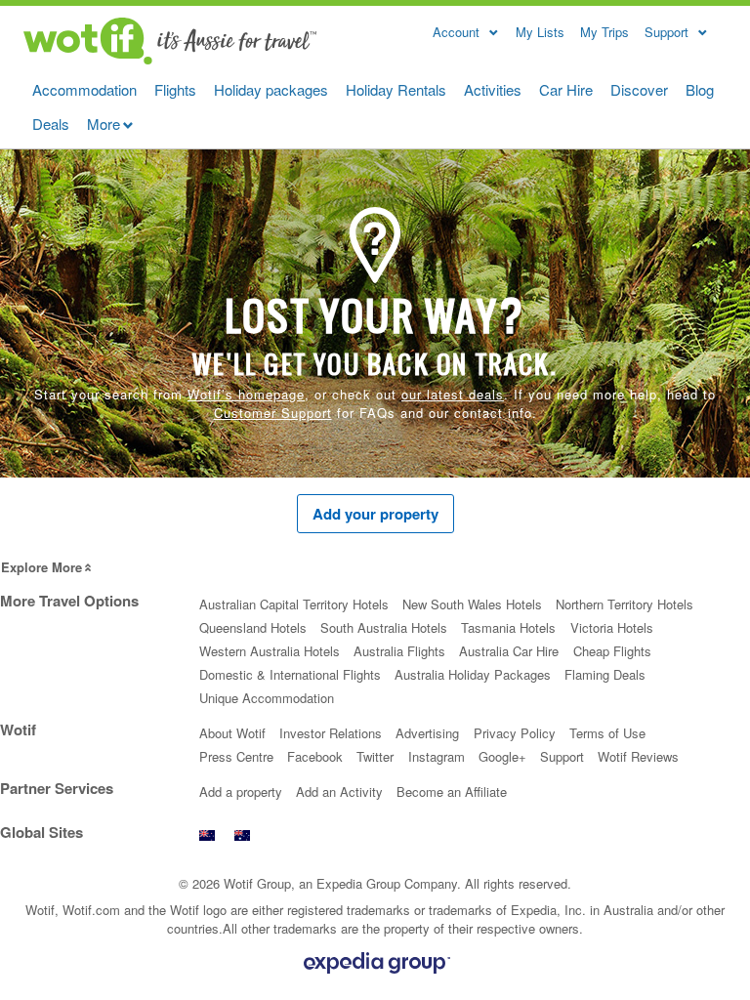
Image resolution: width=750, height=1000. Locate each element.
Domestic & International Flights (290, 674)
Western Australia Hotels (269, 651)
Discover (639, 89)
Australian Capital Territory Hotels (294, 604)
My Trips (604, 31)
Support (562, 756)
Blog (700, 89)
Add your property (375, 513)
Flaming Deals (605, 674)
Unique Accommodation (266, 697)
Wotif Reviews (638, 756)
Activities (492, 89)
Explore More (41, 567)
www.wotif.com (242, 840)
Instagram (436, 756)
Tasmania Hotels (508, 627)
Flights (175, 89)
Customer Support (273, 412)
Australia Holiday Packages (473, 674)
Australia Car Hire (509, 651)
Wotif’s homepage (246, 394)
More (103, 123)
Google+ (502, 756)
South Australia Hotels (383, 627)
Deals (50, 123)
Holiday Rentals (396, 89)
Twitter (375, 756)
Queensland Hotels (253, 627)
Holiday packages (271, 89)
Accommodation (84, 89)
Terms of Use (607, 733)
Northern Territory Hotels (624, 604)
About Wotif (232, 733)
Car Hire (566, 89)
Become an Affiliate (451, 791)
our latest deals (452, 394)
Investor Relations (330, 733)
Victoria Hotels (611, 627)
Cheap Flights (612, 651)
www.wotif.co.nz (207, 840)
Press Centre (236, 756)
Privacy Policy (515, 733)
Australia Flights (399, 651)
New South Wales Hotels (472, 604)
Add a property (240, 791)
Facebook (315, 756)
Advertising (427, 733)
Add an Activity (339, 791)
